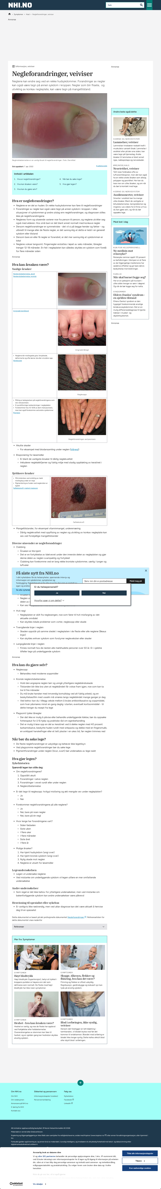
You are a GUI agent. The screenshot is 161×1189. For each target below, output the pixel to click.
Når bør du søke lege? (72, 179)
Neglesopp (17, 361)
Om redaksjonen (17, 1100)
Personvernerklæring (42, 1100)
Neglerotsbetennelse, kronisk (24, 276)
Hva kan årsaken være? (27, 184)
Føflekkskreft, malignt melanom (25, 488)
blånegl (74, 449)
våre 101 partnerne (46, 1156)
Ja (57, 593)
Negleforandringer (76, 917)
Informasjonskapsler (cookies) (46, 1096)
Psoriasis (16, 413)
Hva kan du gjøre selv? (27, 189)
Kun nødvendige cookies (140, 1168)
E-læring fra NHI (17, 1107)
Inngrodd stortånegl (21, 311)
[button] (149, 5)
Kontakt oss (15, 1111)
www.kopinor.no (97, 1135)
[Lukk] (146, 571)
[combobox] (120, 5)
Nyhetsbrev (68, 1096)
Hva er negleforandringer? (28, 179)
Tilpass (138, 1161)
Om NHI (14, 1096)
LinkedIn (67, 1103)
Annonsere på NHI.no (19, 1103)
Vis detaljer (38, 1184)
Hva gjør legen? (70, 184)
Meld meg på (136, 581)
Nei (104, 593)
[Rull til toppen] (80, 1083)
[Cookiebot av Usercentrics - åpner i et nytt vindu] (16, 1184)
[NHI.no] (9, 14)
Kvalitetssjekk (101, 166)
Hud (27, 14)
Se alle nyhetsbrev (24, 590)
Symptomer (18, 14)
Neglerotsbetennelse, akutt (24, 274)
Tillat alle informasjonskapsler (140, 1153)
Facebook (68, 1100)
